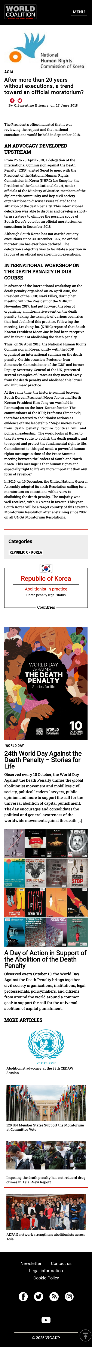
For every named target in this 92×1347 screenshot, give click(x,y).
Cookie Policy (46, 1278)
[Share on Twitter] (19, 100)
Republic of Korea (26, 552)
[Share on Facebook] (12, 100)
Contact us (61, 1263)
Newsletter (31, 1263)
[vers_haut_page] (85, 1336)
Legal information (46, 1270)
